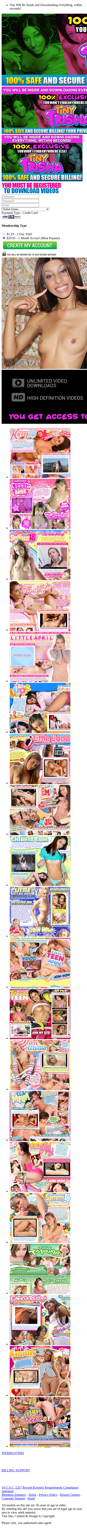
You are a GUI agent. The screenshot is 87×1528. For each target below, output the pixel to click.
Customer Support (13, 1498)
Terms (32, 1494)
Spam (31, 1498)
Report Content (70, 1494)
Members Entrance (14, 1494)
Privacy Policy (48, 1494)
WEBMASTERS (13, 1453)
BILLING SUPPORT (16, 1470)
